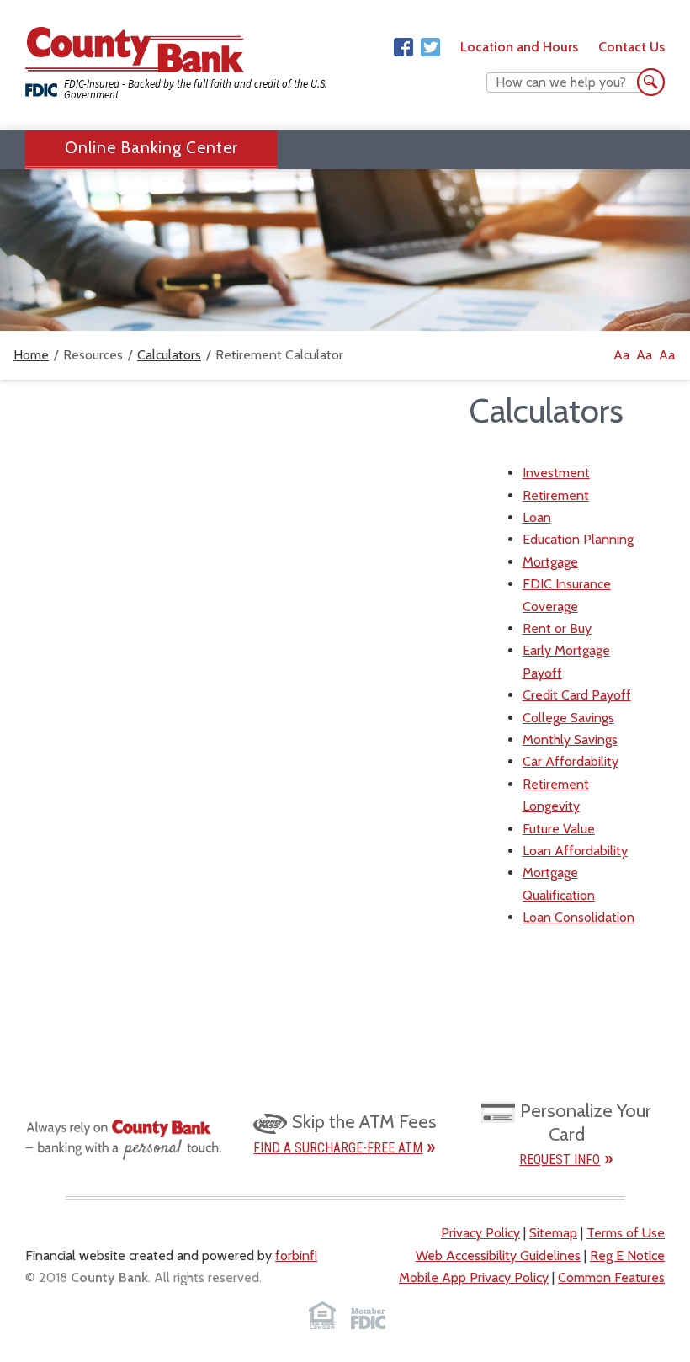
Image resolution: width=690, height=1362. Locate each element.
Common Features (611, 1277)
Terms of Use (625, 1233)
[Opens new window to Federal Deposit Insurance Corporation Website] (368, 1315)
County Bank (109, 1277)
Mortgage (550, 562)
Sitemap (553, 1233)
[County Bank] (134, 52)
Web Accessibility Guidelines (498, 1256)
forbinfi (296, 1256)
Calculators (169, 355)
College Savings (568, 718)
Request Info (559, 1160)
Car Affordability (570, 761)
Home (31, 355)
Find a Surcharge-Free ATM (337, 1148)
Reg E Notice (627, 1256)
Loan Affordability (575, 851)
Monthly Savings (570, 740)
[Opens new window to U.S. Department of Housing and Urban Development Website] (322, 1315)
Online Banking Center (151, 147)
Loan (537, 517)
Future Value (559, 829)
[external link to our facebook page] (403, 47)
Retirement (556, 495)
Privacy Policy (480, 1233)
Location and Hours (519, 47)
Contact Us (631, 47)
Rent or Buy (557, 628)
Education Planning (578, 539)
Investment (556, 473)
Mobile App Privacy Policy (474, 1277)
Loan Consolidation (578, 917)
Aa (621, 355)
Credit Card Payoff (577, 695)
